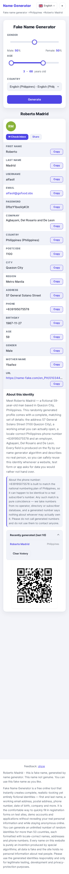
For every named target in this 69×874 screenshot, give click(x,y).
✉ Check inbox (17, 136)
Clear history (20, 553)
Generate (34, 99)
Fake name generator (15, 12)
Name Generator (17, 6)
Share (35, 136)
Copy (56, 151)
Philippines (36, 12)
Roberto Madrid (53, 12)
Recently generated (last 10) (28, 535)
